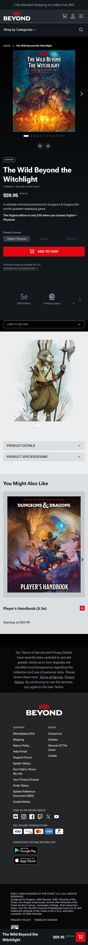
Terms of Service (51, 677)
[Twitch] (40, 816)
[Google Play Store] (25, 851)
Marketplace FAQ (24, 733)
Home (6, 45)
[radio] (16, 239)
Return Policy (21, 745)
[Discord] (15, 816)
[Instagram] (23, 816)
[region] (44, 91)
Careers (53, 739)
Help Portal (20, 751)
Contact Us (55, 733)
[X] (48, 816)
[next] (81, 93)
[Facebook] (31, 816)
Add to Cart (48, 251)
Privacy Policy (21, 920)
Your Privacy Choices (26, 779)
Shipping (18, 739)
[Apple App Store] (25, 861)
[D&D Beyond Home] (16, 16)
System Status (22, 763)
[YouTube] (56, 816)
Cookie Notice (21, 801)
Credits (52, 755)
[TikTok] (64, 816)
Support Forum (22, 757)
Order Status (21, 785)
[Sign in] (73, 16)
